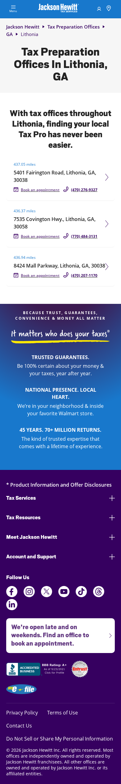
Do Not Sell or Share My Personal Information (59, 738)
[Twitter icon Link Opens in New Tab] (46, 595)
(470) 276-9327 (84, 189)
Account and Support (31, 557)
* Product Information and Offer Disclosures (59, 484)
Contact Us (19, 725)
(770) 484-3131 (84, 236)
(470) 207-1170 (84, 275)
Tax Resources (23, 517)
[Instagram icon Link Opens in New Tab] (29, 595)
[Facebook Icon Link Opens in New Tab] (11, 595)
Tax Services (21, 498)
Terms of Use (62, 712)
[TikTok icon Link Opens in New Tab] (81, 595)
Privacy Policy (22, 712)
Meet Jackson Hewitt (31, 537)
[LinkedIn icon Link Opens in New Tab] (11, 608)
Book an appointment (40, 189)
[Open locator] (109, 9)
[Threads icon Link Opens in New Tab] (98, 595)
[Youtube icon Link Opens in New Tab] (63, 595)
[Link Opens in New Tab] (37, 670)
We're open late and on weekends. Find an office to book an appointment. (47, 632)
